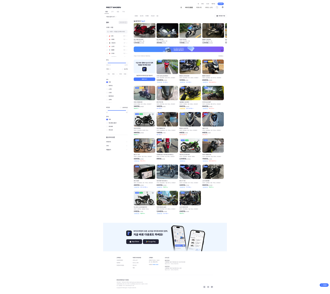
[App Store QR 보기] (134, 241)
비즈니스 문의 (135, 262)
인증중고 (136, 16)
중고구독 (141, 16)
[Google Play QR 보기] (151, 241)
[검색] (217, 7)
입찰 (157, 16)
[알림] (223, 7)
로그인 (207, 3)
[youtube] (208, 286)
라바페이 (147, 16)
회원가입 (213, 3)
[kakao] (211, 286)
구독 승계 (152, 16)
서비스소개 (135, 260)
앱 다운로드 (220, 3)
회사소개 (134, 265)
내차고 (202, 3)
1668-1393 (155, 264)
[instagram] (204, 286)
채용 (133, 267)
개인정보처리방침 (120, 265)
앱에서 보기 (144, 79)
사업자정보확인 (120, 260)
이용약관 (118, 262)
